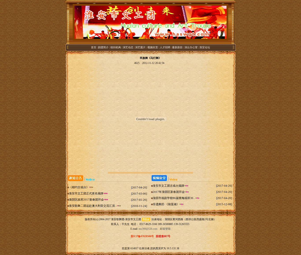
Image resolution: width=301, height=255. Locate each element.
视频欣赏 (152, 47)
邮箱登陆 (165, 228)
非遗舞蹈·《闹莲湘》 (166, 204)
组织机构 (115, 47)
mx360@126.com (148, 228)
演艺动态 (128, 47)
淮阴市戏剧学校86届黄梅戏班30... (174, 198)
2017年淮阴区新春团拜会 (169, 192)
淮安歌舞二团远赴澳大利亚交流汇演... (93, 205)
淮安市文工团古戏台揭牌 (168, 185)
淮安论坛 (204, 47)
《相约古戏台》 (79, 187)
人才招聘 (165, 47)
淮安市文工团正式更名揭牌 (86, 193)
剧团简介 (103, 47)
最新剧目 (177, 47)
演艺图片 (140, 47)
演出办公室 (191, 47)
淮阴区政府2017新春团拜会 (86, 199)
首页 (93, 47)
